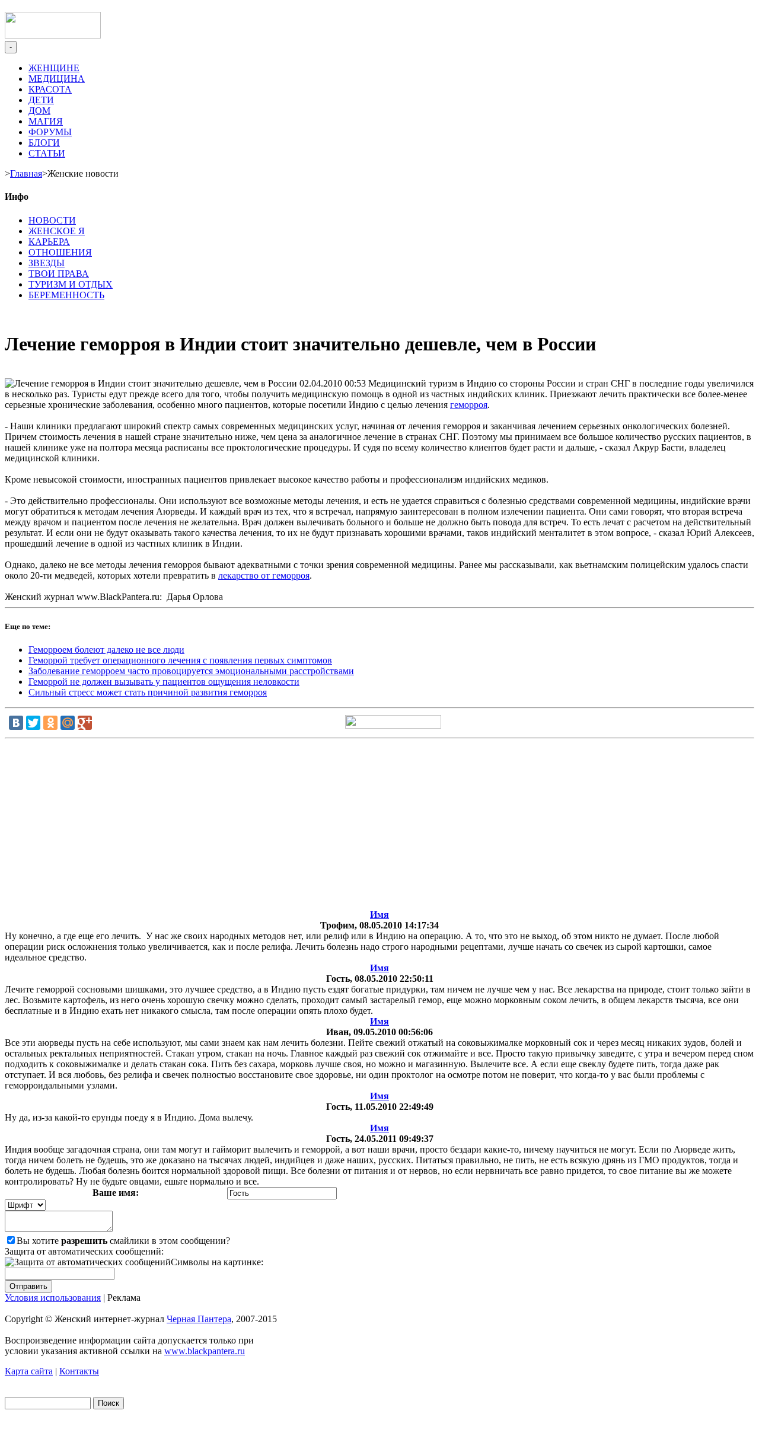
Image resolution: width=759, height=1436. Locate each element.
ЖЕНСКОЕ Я (56, 231)
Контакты (79, 1371)
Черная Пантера (199, 1319)
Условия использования (53, 1298)
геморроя (468, 405)
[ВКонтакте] (16, 723)
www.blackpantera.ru (204, 1351)
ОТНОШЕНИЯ (60, 252)
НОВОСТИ (52, 220)
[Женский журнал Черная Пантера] (53, 35)
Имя (379, 915)
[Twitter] (33, 723)
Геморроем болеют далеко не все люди (106, 649)
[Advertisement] (379, 826)
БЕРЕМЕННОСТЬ (66, 295)
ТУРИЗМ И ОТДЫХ (70, 284)
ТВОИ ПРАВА (58, 274)
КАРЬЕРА (49, 242)
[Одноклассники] (50, 723)
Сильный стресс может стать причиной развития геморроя (147, 692)
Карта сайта (29, 1371)
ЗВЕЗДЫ (46, 263)
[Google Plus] (85, 723)
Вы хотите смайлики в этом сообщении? (123, 1241)
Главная (26, 173)
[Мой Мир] (67, 723)
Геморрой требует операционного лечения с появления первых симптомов (180, 660)
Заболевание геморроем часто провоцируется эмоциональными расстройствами (191, 671)
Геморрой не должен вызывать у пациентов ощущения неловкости (163, 681)
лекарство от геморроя (264, 575)
